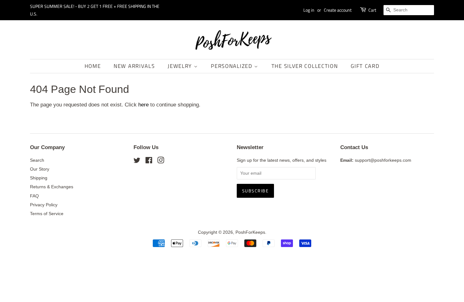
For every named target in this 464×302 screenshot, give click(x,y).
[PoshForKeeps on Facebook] (148, 161)
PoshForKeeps (250, 232)
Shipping (38, 177)
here (143, 105)
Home (93, 66)
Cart (372, 10)
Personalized (232, 66)
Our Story (39, 169)
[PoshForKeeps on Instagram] (160, 161)
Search (37, 160)
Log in (308, 10)
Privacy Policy (43, 204)
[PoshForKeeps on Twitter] (137, 161)
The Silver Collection (304, 66)
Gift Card (365, 66)
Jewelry (181, 66)
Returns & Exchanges (51, 186)
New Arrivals (134, 66)
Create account (338, 10)
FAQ (34, 195)
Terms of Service (46, 213)
